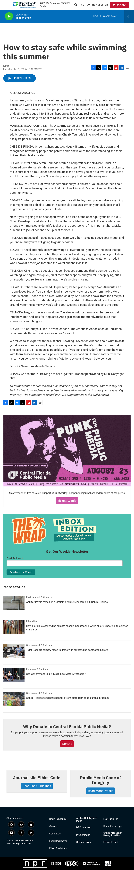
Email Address (15, 558)
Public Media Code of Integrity (100, 780)
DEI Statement (83, 827)
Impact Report (110, 842)
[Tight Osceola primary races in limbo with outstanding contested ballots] (14, 651)
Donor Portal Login (112, 826)
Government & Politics (39, 645)
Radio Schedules (58, 819)
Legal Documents (58, 841)
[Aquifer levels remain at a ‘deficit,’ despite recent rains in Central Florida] (14, 603)
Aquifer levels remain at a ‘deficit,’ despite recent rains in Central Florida (67, 602)
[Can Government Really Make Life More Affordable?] (14, 675)
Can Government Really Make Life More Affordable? (56, 673)
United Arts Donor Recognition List (112, 834)
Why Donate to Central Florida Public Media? (67, 726)
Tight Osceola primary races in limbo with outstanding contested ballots (67, 649)
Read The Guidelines (37, 786)
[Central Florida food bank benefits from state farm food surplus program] (14, 699)
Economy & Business (37, 669)
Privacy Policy (83, 835)
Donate (121, 5)
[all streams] (129, 16)
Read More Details (100, 791)
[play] (9, 16)
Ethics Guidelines (58, 848)
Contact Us (55, 833)
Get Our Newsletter (94, 4)
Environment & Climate (39, 597)
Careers (53, 826)
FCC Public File (110, 819)
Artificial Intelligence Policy (86, 819)
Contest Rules (83, 842)
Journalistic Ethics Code (36, 777)
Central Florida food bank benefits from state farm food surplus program (67, 697)
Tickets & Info (67, 501)
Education (31, 621)
